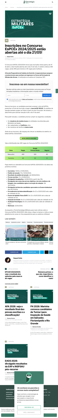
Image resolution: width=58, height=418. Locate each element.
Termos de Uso (10, 396)
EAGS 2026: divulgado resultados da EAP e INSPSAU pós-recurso (16, 365)
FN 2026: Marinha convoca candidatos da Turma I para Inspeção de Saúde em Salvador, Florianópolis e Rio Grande (41, 315)
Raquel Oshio (10, 56)
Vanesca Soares (11, 318)
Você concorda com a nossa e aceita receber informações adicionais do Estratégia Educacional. (30, 100)
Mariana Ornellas (37, 326)
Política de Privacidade (27, 99)
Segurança (9, 394)
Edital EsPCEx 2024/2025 (29, 138)
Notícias (12, 7)
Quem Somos (9, 392)
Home (6, 7)
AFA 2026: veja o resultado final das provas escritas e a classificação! (15, 310)
